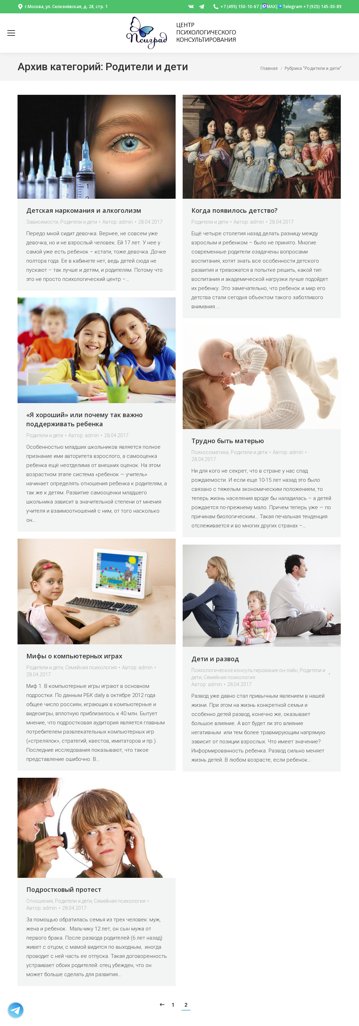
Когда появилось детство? (234, 210)
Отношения (39, 901)
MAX (271, 6)
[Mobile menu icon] (11, 33)
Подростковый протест (63, 889)
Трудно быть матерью (227, 440)
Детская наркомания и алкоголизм (83, 210)
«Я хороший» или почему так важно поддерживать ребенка (84, 419)
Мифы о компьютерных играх (74, 656)
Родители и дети (78, 222)
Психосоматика (210, 452)
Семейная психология (91, 667)
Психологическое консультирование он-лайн (244, 670)
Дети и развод (215, 659)
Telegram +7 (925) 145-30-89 (312, 6)
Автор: (117, 222)
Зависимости (42, 222)
